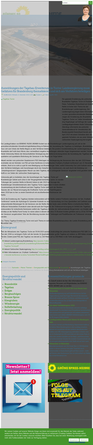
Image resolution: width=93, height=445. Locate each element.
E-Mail (46, 95)
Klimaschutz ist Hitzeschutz (59, 344)
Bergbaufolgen (12, 294)
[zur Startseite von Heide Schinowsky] (84, 21)
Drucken (38, 95)
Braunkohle (12, 261)
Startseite (15, 267)
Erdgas (8, 290)
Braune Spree (11, 297)
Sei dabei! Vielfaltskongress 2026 (62, 305)
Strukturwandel (13, 313)
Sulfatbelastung (13, 307)
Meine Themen (26, 267)
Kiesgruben (10, 300)
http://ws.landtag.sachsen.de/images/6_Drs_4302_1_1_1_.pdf (54, 249)
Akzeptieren (74, 440)
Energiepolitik (12, 310)
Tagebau (9, 287)
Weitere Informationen (77, 442)
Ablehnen (84, 440)
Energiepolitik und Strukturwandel (46, 267)
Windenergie (11, 303)
